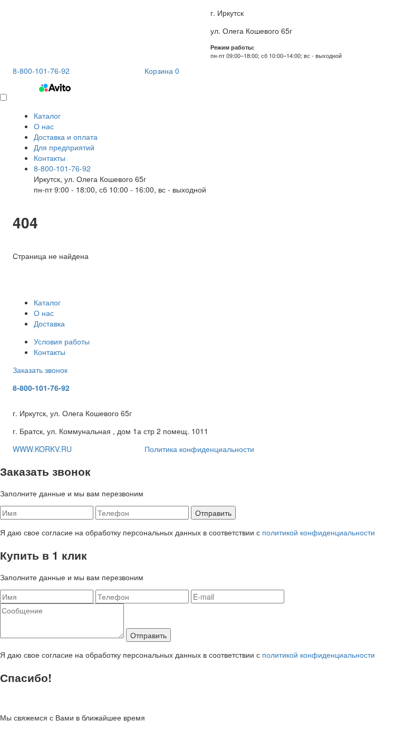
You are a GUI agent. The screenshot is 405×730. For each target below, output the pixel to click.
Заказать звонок (40, 369)
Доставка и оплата (66, 136)
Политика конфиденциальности (199, 449)
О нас (44, 126)
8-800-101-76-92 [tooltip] (41, 70)
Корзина (161, 70)
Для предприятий (64, 147)
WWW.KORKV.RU (42, 449)
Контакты (49, 157)
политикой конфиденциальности (318, 532)
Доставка (49, 323)
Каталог (47, 115)
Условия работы (62, 341)
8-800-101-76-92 (62, 168)
